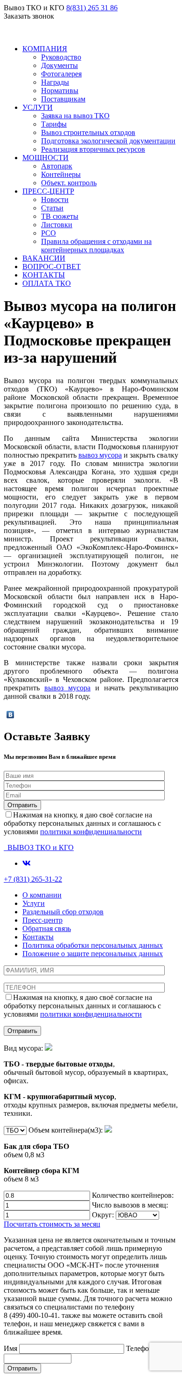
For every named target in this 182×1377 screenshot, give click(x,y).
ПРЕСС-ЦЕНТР (48, 191)
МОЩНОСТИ (45, 158)
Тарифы (54, 124)
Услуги (33, 903)
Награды (55, 82)
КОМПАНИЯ (44, 49)
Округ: (104, 1215)
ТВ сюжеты (59, 216)
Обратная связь (46, 928)
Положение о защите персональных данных (92, 954)
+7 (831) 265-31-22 (33, 879)
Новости (55, 199)
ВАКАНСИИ (43, 258)
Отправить (22, 1368)
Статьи (52, 208)
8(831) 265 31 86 (92, 8)
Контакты (38, 937)
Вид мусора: (91, 1080)
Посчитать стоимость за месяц (52, 1224)
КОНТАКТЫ (43, 275)
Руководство (61, 57)
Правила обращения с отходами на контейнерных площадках (96, 245)
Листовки (56, 225)
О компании (42, 895)
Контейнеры (61, 174)
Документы (59, 65)
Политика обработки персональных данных (92, 945)
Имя (11, 1348)
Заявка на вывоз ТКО (75, 116)
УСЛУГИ (37, 107)
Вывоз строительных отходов (88, 132)
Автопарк (56, 166)
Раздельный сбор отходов (63, 912)
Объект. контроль (69, 183)
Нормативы (59, 90)
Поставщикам (63, 99)
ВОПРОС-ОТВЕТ (51, 266)
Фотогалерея (61, 74)
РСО (48, 233)
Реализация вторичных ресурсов (93, 149)
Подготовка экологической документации (108, 141)
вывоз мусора (100, 455)
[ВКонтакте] (10, 715)
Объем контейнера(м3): (54, 1154)
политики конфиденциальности (91, 832)
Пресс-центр (42, 920)
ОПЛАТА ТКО (46, 283)
